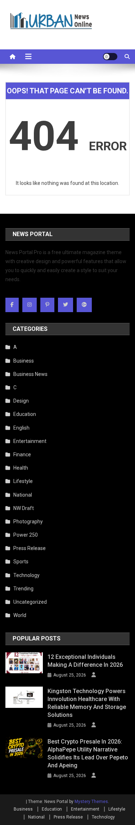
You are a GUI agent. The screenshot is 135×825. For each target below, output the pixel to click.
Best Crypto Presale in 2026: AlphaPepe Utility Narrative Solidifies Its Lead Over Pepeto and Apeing (88, 753)
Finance (22, 454)
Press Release (29, 548)
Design (21, 401)
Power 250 (25, 535)
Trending (23, 588)
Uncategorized (30, 602)
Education (24, 414)
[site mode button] (110, 56)
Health (20, 468)
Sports (20, 561)
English (21, 428)
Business (23, 361)
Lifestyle (23, 481)
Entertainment (29, 441)
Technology (26, 575)
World (19, 615)
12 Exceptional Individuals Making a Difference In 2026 (85, 660)
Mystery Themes (91, 801)
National (22, 495)
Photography (28, 521)
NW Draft (23, 508)
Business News (30, 374)
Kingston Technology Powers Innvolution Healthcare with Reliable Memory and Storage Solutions (87, 703)
